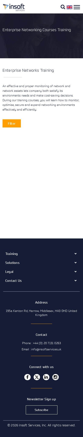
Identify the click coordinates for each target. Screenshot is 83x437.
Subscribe (41, 410)
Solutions (12, 262)
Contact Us (13, 280)
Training (11, 253)
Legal (9, 271)
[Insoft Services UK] (12, 10)
